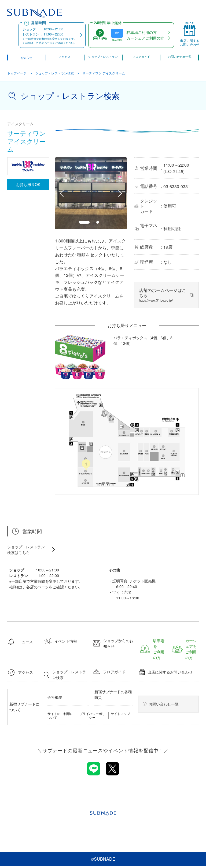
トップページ (17, 73)
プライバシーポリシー (92, 715)
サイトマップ (120, 713)
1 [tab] (84, 222)
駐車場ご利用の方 (142, 32)
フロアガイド (114, 671)
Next (120, 193)
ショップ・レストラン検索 (54, 73)
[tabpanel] (91, 193)
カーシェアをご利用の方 (191, 649)
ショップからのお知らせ (118, 643)
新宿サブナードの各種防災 (113, 694)
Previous (61, 193)
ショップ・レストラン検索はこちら (26, 549)
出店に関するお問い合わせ (170, 672)
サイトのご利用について (60, 715)
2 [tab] (97, 222)
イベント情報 (65, 641)
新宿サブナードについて (24, 706)
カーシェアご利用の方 (145, 38)
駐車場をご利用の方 (158, 649)
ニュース (25, 641)
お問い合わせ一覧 (164, 704)
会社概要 (54, 697)
